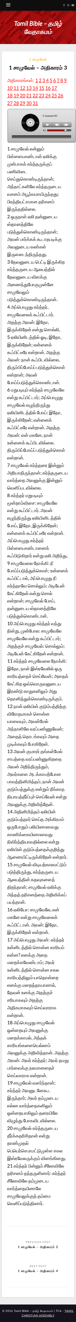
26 (60, 95)
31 (35, 103)
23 (41, 95)
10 (10, 88)
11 (16, 88)
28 (16, 103)
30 (29, 103)
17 (54, 88)
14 (35, 88)
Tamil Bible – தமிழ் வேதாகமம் (38, 27)
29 (22, 103)
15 (41, 88)
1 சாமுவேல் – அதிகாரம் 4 (38, 1271)
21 (29, 95)
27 (10, 103)
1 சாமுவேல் (38, 59)
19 (16, 95)
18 (10, 95)
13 (29, 88)
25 (54, 95)
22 (35, 95)
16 (48, 88)
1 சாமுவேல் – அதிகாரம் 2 (38, 1247)
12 (22, 88)
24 (48, 95)
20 (22, 95)
